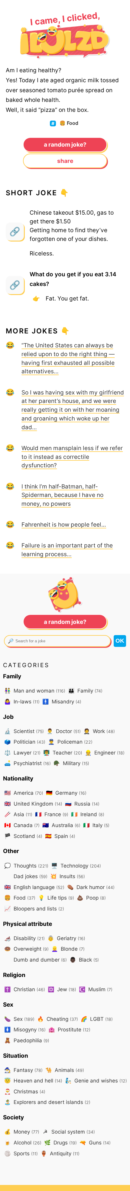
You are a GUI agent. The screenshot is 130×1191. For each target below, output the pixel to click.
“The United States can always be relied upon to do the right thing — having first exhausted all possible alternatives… (68, 358)
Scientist (24, 731)
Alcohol (22, 1142)
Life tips (56, 897)
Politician (24, 741)
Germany (66, 793)
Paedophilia (26, 1040)
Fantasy (23, 1070)
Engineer (105, 752)
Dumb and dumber (39, 959)
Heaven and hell (33, 1080)
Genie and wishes (96, 1080)
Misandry (61, 701)
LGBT (97, 1019)
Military (71, 763)
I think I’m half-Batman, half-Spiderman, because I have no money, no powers (62, 495)
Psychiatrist (27, 763)
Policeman (70, 741)
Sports (21, 1153)
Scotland (23, 836)
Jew (62, 989)
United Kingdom (33, 803)
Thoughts (26, 865)
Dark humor (91, 887)
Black (84, 959)
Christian (24, 989)
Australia (61, 825)
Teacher (62, 752)
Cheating (57, 1019)
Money (21, 1131)
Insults (67, 876)
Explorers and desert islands (47, 1102)
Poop (91, 897)
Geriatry (66, 938)
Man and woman (34, 690)
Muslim (95, 989)
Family (85, 690)
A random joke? (65, 144)
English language (34, 887)
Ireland (87, 814)
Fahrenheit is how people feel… (63, 524)
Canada (22, 825)
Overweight (26, 949)
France (51, 814)
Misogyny (25, 1029)
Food (69, 123)
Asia (18, 814)
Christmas (24, 1091)
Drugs (60, 1142)
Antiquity (60, 1153)
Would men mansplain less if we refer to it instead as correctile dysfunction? (72, 456)
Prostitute (69, 1029)
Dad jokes (29, 876)
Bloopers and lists (34, 908)
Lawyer (22, 752)
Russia (82, 803)
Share (65, 160)
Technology (76, 865)
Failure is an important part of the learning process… (67, 550)
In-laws (22, 701)
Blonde (68, 949)
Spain (60, 836)
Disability (24, 938)
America (23, 793)
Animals (64, 1070)
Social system (69, 1131)
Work (99, 731)
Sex (19, 1019)
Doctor (64, 731)
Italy (96, 825)
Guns (95, 1142)
